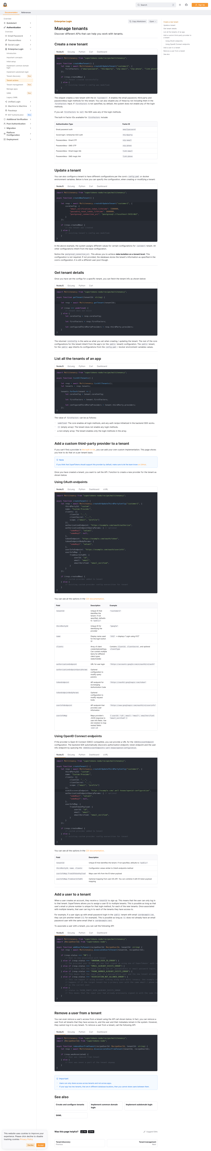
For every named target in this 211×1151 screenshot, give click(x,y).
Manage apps (12, 89)
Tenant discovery (19, 76)
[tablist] (106, 52)
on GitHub (142, 464)
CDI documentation (95, 599)
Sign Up (201, 5)
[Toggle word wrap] (150, 58)
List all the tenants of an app (174, 32)
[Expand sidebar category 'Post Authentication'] (30, 124)
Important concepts (14, 57)
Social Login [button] (13, 44)
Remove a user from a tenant (174, 51)
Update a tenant (169, 25)
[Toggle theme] (180, 4)
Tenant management (19, 85)
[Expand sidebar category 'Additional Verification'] (30, 119)
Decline (30, 1145)
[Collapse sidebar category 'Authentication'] (30, 27)
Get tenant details (170, 28)
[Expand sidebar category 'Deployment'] (30, 139)
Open (152, 21)
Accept (41, 1145)
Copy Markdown (139, 21)
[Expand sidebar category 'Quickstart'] (30, 23)
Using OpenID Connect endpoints (177, 44)
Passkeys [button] (12, 110)
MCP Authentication (19, 115)
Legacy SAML (12, 97)
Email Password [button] (15, 36)
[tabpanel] (106, 107)
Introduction (11, 53)
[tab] (60, 52)
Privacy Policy (26, 1139)
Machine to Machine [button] (17, 106)
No (92, 1132)
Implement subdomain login (18, 72)
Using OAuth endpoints (174, 41)
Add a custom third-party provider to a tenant (177, 36)
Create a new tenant (171, 22)
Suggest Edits (152, 1132)
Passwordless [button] (14, 40)
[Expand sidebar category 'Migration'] (30, 128)
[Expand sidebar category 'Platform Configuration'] (30, 134)
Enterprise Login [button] (15, 49)
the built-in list (88, 449)
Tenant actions (12, 80)
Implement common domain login (18, 67)
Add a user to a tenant (172, 48)
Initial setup (11, 61)
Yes (85, 1132)
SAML (19, 93)
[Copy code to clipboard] (154, 58)
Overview (7, 19)
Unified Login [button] (14, 101)
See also (167, 54)
